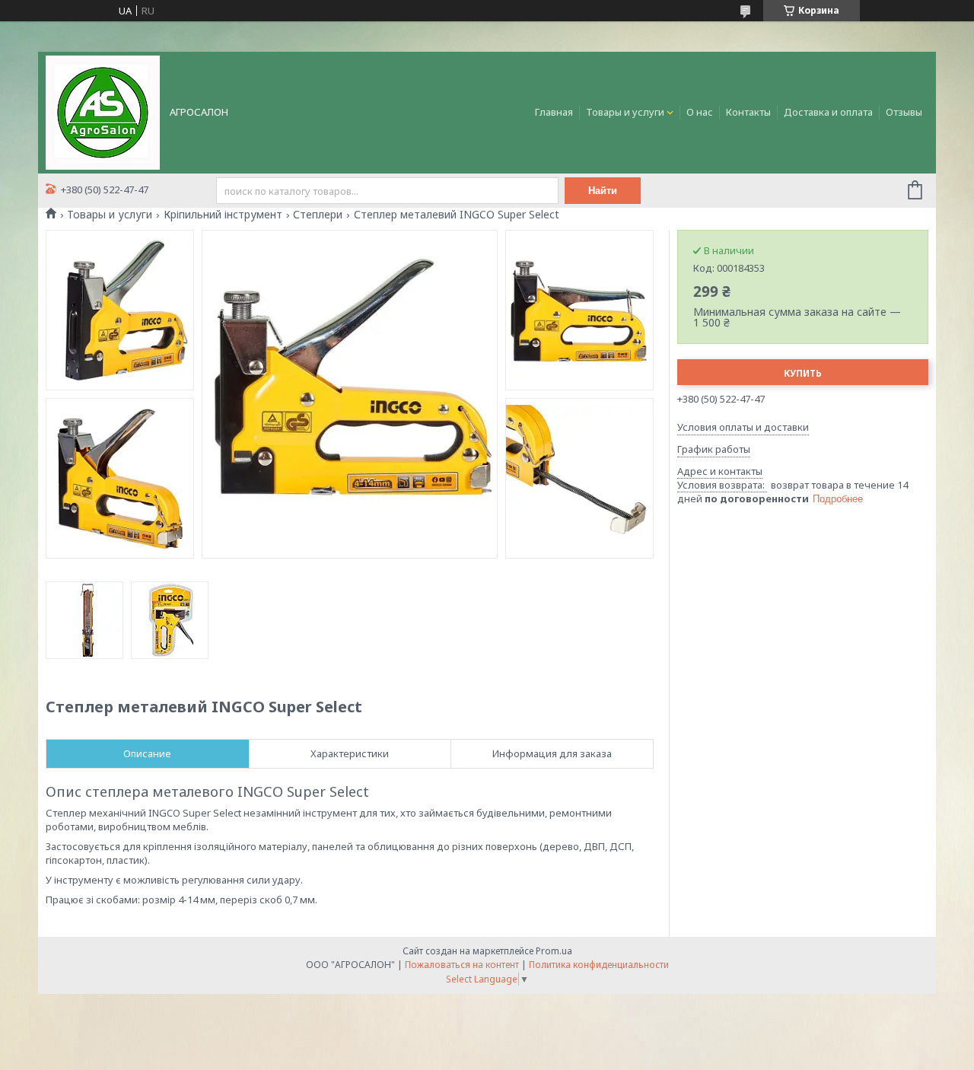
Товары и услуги (625, 112)
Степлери (317, 214)
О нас (699, 112)
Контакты (748, 112)
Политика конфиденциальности (599, 964)
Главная (554, 112)
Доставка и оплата (828, 112)
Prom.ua (554, 950)
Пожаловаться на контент (462, 964)
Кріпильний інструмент (223, 214)
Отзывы (904, 112)
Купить (803, 373)
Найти (602, 190)
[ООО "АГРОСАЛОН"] (103, 111)
